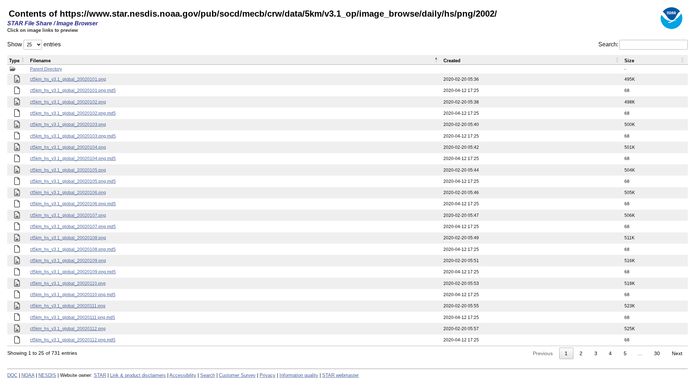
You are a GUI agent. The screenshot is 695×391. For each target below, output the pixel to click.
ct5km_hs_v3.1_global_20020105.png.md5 (73, 181)
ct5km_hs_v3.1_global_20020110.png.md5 (72, 294)
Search (207, 375)
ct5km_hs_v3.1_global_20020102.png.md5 (73, 113)
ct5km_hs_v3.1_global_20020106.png (68, 192)
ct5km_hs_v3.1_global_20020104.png (68, 147)
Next (677, 353)
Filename (40, 60)
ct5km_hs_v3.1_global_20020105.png (68, 170)
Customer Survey (237, 375)
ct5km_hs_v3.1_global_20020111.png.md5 (72, 317)
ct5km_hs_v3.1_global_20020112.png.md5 (72, 339)
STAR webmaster (340, 375)
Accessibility (182, 375)
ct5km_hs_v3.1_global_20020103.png (68, 124)
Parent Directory (46, 69)
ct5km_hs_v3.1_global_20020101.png (68, 79)
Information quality (298, 375)
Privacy (267, 375)
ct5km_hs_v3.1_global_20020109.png (68, 260)
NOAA (27, 375)
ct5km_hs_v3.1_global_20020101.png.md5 (73, 90)
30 (657, 353)
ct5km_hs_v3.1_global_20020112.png (68, 328)
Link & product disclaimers (138, 375)
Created (451, 60)
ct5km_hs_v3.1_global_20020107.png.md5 (73, 226)
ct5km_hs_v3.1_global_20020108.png (68, 237)
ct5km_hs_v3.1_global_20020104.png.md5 (73, 158)
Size (629, 60)
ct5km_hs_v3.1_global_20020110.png (68, 283)
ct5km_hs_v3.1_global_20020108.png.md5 (73, 249)
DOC (12, 375)
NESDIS (47, 375)
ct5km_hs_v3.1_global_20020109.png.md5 (73, 271)
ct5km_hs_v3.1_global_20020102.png (68, 102)
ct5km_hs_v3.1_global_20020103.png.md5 (73, 136)
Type (14, 60)
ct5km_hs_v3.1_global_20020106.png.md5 (73, 203)
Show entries (34, 44)
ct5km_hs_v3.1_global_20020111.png (67, 305)
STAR (100, 375)
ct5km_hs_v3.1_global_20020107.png (68, 215)
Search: (608, 44)
